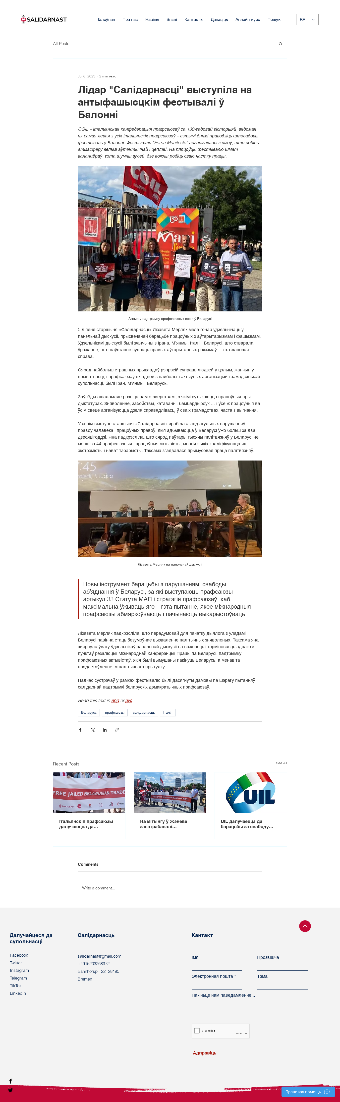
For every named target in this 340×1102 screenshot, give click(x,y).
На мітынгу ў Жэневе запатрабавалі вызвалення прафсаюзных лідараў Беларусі (165, 824)
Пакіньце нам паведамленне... (223, 995)
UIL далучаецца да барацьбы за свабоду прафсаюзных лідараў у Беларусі (248, 824)
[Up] (305, 926)
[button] (280, 44)
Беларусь (89, 712)
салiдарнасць (144, 712)
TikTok (16, 985)
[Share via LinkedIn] (104, 729)
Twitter (16, 962)
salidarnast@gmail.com (99, 956)
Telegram (18, 978)
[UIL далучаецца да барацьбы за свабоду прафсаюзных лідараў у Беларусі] (251, 792)
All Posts (61, 43)
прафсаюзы (114, 712)
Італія (167, 712)
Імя (195, 957)
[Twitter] (10, 1090)
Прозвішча (268, 957)
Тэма (262, 976)
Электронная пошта (212, 976)
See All (281, 763)
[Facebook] (10, 1081)
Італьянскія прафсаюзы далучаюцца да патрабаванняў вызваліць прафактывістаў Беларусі (88, 824)
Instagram (19, 970)
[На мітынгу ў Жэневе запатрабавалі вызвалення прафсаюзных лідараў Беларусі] (170, 792)
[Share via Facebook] (80, 729)
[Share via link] (116, 729)
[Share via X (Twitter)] (92, 729)
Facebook (19, 955)
